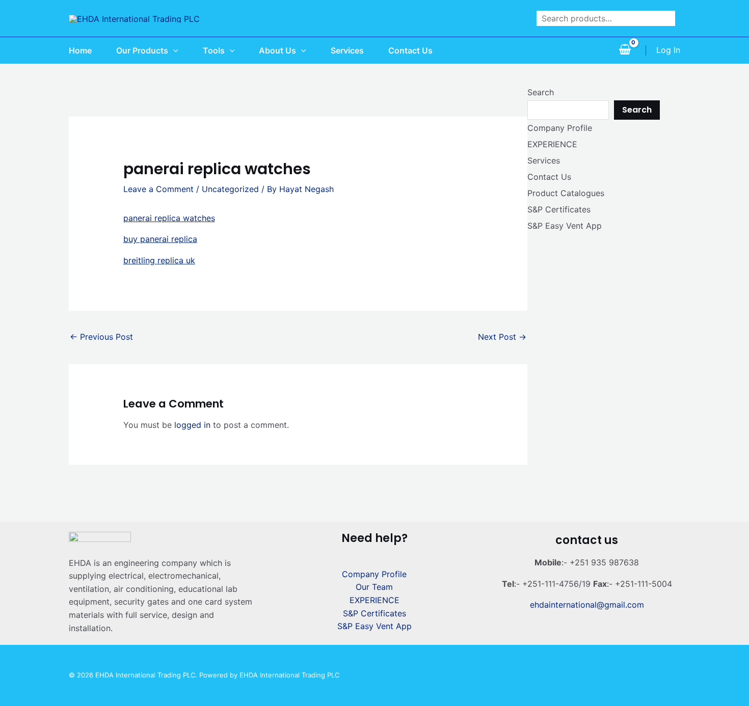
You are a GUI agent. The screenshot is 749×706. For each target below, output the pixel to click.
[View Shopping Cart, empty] (624, 50)
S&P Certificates (559, 209)
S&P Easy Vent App (564, 226)
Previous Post (101, 337)
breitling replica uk (159, 260)
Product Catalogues (565, 193)
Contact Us (549, 177)
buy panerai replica (160, 239)
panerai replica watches (169, 218)
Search (540, 92)
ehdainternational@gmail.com (587, 605)
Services (543, 160)
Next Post (502, 337)
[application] (173, 50)
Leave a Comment (158, 189)
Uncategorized (230, 189)
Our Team (374, 587)
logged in (192, 425)
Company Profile (559, 128)
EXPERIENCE (552, 144)
